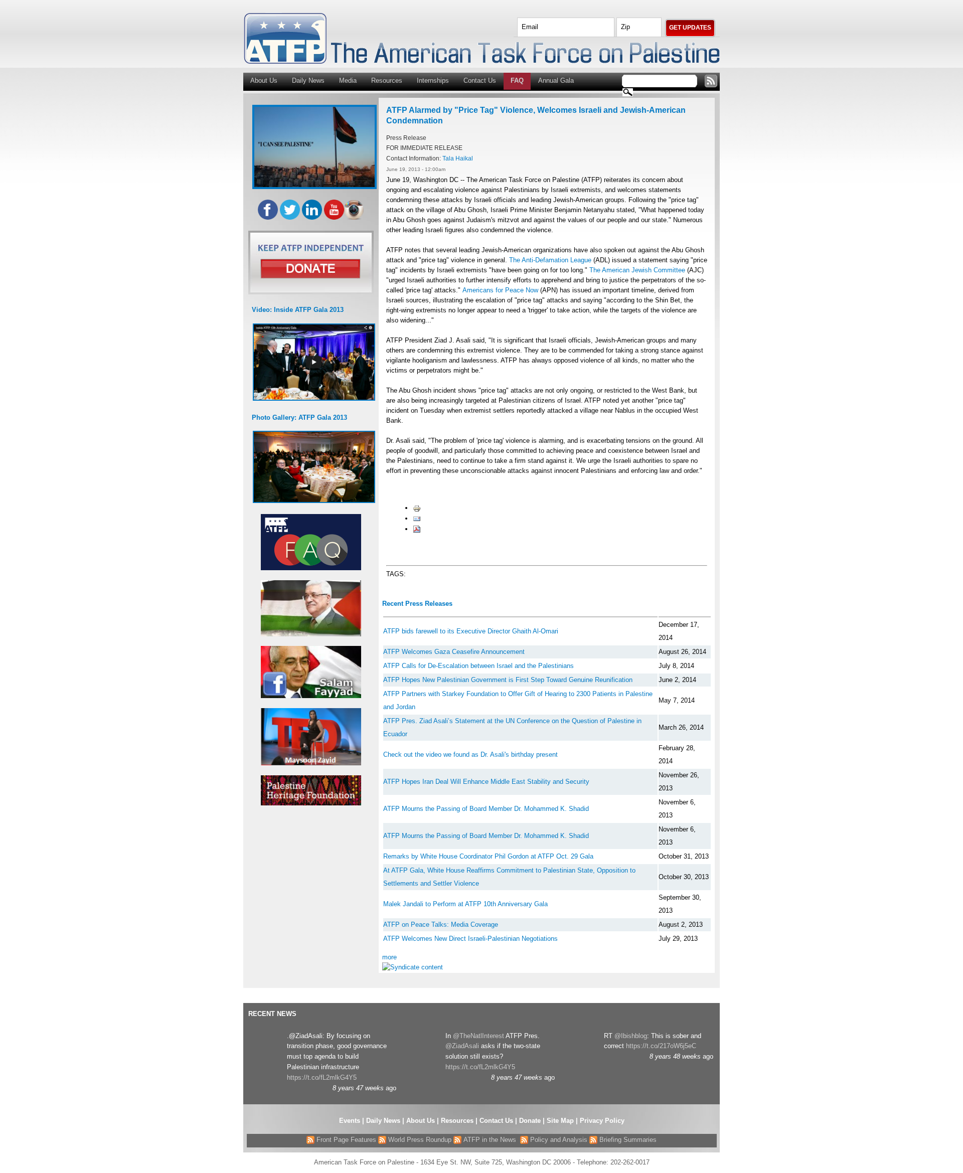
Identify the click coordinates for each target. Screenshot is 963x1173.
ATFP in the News (489, 1139)
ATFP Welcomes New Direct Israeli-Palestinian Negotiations (470, 938)
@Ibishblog (630, 1036)
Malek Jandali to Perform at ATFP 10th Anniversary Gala (465, 904)
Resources (386, 80)
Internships (433, 80)
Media (348, 80)
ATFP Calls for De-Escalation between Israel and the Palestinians (478, 665)
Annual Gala (556, 80)
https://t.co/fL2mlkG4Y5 (322, 1077)
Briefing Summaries (627, 1139)
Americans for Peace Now (501, 290)
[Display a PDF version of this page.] (417, 529)
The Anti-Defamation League (550, 260)
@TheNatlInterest (478, 1036)
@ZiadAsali (462, 1046)
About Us (263, 80)
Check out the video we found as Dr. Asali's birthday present (470, 754)
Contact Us (479, 80)
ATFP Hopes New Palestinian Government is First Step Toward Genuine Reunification (507, 680)
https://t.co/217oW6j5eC (661, 1046)
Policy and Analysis (557, 1139)
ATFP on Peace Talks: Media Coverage (440, 924)
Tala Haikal (457, 158)
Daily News (308, 80)
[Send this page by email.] (417, 518)
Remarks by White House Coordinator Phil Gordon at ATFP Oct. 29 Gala (488, 856)
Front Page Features (345, 1139)
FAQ (517, 80)
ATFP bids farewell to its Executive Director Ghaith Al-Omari (470, 631)
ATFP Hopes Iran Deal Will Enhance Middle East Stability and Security (486, 781)
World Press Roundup (418, 1139)
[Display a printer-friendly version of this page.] (417, 508)
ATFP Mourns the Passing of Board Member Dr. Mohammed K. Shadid (486, 808)
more (389, 957)
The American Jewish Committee (637, 270)
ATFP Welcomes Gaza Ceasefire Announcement (454, 651)
